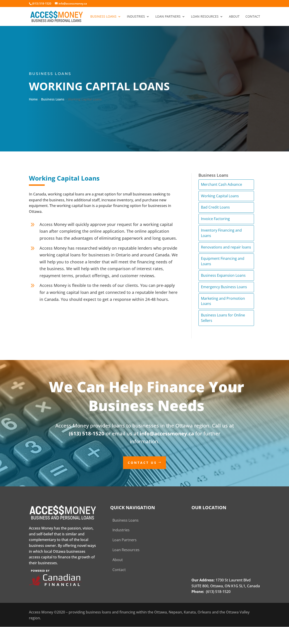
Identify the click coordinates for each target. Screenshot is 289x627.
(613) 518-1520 (86, 433)
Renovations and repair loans (226, 247)
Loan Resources (205, 17)
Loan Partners (168, 17)
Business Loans (103, 17)
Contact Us (142, 462)
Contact (252, 17)
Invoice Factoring (215, 218)
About (234, 17)
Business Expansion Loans (223, 275)
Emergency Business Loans (224, 286)
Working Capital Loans (220, 195)
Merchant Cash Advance (221, 184)
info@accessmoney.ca (167, 433)
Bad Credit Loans (215, 207)
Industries (136, 17)
